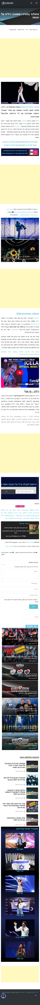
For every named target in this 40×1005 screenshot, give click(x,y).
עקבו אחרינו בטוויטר (11, 145)
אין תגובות (12, 29)
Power (18, 126)
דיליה (37, 321)
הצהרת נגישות (15, 992)
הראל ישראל (21, 29)
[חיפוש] (31, 3)
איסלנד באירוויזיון (31, 552)
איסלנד (24, 121)
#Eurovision (29, 212)
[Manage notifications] (35, 995)
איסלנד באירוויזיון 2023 (30, 107)
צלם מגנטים (29, 542)
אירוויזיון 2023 (34, 324)
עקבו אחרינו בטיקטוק (28, 145)
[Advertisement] (20, 58)
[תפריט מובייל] (36, 3)
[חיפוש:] (30, 617)
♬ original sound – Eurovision (28, 215)
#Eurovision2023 (19, 212)
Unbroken (14, 330)
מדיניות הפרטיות (6, 992)
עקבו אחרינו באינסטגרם (28, 142)
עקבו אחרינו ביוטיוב (11, 142)
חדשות (17, 552)
